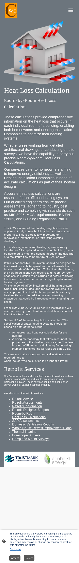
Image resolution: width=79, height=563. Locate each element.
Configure (15, 549)
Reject (29, 558)
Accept (15, 558)
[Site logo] (11, 10)
